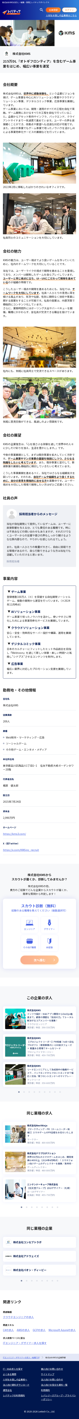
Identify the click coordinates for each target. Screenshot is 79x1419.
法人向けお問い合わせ (52, 1379)
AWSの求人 (23, 1330)
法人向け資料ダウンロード (16, 1384)
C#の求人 (8, 1330)
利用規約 (45, 1390)
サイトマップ (47, 1374)
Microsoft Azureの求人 (62, 1330)
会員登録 (53, 9)
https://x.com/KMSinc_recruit (21, 850)
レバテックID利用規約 (14, 1395)
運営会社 (7, 1390)
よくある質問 (9, 1374)
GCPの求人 (39, 1330)
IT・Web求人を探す (13, 1368)
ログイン (69, 9)
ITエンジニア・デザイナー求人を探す (25, 1343)
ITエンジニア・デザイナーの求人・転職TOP (21, 1357)
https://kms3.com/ (14, 834)
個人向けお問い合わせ (52, 1368)
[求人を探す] (41, 10)
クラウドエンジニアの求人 (18, 1317)
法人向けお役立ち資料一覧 (54, 1384)
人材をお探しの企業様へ (15, 1379)
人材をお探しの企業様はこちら (61, 15)
